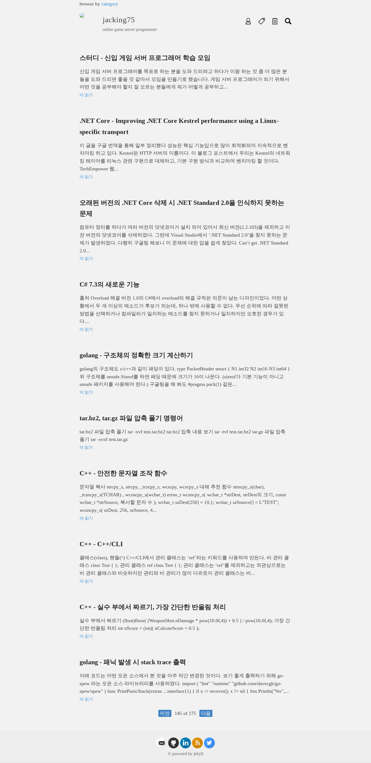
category (109, 4)
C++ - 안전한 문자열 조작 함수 (123, 473)
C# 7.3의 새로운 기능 (110, 284)
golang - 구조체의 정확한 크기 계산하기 (136, 355)
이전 (165, 713)
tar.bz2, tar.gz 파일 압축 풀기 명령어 (131, 418)
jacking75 (119, 19)
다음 (206, 713)
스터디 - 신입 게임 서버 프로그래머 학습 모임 (145, 57)
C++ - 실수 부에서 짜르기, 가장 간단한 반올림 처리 (153, 607)
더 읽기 (86, 95)
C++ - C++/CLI (101, 544)
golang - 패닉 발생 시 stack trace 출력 (133, 662)
